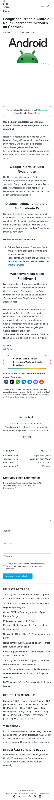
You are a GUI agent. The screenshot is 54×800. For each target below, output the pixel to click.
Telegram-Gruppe (18, 742)
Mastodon (18, 113)
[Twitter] (19, 796)
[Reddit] (29, 796)
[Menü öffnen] (42, 6)
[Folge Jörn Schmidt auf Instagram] (29, 437)
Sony (21, 711)
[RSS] (35, 796)
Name (8, 531)
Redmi (7, 704)
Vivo (36, 708)
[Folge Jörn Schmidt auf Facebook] (24, 437)
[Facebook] (14, 796)
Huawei (24, 701)
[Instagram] (40, 796)
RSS (16, 701)
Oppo (22, 708)
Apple (13, 718)
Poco (21, 704)
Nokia (20, 715)
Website (8, 556)
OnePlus (7, 708)
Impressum (8, 793)
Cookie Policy (33, 793)
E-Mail (8, 543)
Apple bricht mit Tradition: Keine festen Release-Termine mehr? (11, 458)
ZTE (27, 718)
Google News (34, 113)
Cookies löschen (44, 793)
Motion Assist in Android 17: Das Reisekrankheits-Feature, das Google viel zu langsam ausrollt (25, 625)
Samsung (7, 701)
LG (46, 715)
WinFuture (8, 349)
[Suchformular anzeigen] (48, 6)
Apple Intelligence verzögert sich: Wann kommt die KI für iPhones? (40, 458)
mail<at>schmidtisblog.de (25, 735)
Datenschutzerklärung (21, 793)
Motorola (37, 711)
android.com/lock (16, 265)
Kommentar (9, 488)
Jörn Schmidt (12, 32)
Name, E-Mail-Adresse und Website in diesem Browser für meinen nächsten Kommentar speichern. (26, 566)
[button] (6, 382)
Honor (6, 715)
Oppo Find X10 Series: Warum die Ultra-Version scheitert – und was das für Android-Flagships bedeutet (26, 673)
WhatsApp (42, 110)
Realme (7, 711)
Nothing (36, 704)
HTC (34, 715)
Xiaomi (40, 701)
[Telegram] (24, 796)
